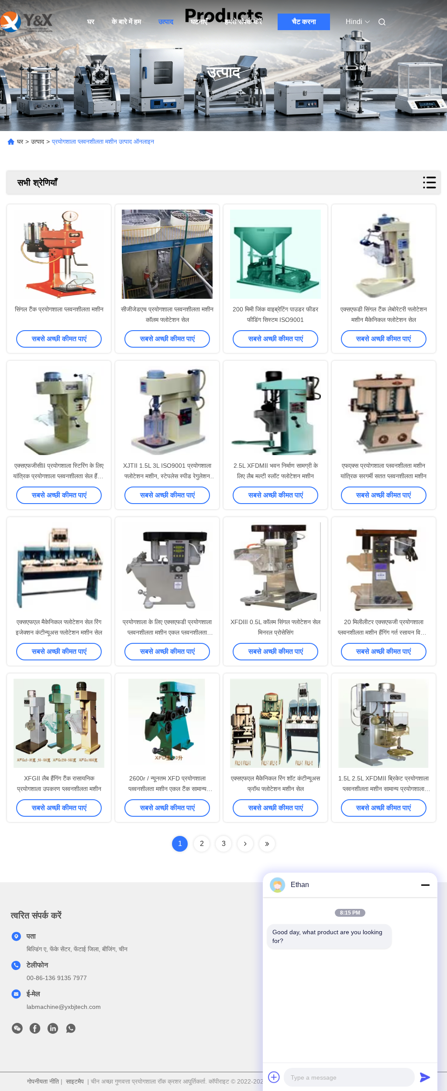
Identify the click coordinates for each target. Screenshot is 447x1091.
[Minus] (425, 885)
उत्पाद (165, 21)
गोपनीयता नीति (43, 1081)
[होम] (26, 22)
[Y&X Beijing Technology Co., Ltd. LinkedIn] (53, 1030)
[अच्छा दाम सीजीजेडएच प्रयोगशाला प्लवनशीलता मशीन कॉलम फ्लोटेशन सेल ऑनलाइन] (167, 255)
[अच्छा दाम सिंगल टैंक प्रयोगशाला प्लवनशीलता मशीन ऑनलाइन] (59, 255)
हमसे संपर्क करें (243, 21)
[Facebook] (35, 1030)
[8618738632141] (71, 1030)
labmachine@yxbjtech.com (64, 1006)
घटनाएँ (199, 21)
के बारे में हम (126, 21)
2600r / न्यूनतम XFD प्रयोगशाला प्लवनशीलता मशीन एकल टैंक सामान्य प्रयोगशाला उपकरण (167, 789)
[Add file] (274, 1077)
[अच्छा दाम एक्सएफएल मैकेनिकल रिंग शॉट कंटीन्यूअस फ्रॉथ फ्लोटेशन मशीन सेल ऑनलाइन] (275, 724)
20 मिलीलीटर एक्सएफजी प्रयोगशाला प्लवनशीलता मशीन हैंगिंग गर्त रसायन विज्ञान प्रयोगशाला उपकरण (383, 632)
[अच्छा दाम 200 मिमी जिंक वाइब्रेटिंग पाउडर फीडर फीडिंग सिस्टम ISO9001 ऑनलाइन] (275, 255)
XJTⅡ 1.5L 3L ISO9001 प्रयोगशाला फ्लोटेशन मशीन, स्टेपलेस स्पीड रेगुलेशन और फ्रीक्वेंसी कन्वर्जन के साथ (167, 476)
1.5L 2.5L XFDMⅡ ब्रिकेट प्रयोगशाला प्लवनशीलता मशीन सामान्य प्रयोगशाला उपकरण (383, 789)
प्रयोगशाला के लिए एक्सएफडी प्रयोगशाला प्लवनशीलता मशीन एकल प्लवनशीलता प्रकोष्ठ (167, 632)
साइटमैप (75, 1081)
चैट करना (304, 21)
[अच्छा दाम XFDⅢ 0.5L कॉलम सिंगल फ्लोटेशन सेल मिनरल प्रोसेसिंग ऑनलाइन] (275, 567)
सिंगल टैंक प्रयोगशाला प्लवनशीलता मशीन (59, 309)
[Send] (425, 1077)
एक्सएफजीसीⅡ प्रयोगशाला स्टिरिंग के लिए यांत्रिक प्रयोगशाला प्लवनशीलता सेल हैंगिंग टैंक (59, 476)
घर (90, 21)
